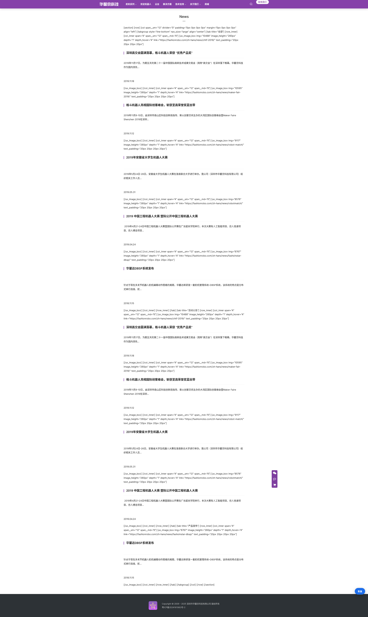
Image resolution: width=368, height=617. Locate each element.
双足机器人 (145, 4)
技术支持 (179, 4)
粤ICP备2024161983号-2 (173, 607)
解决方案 (167, 4)
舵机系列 (130, 4)
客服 (360, 591)
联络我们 (262, 2)
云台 (157, 4)
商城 (207, 4)
